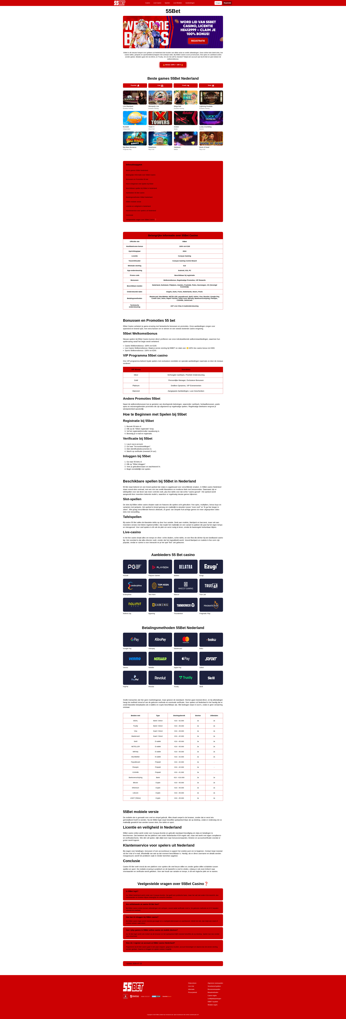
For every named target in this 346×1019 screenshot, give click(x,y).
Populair (134, 85)
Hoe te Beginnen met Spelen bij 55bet (139, 184)
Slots (209, 85)
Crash (184, 85)
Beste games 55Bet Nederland (137, 170)
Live (159, 85)
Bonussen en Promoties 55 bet (137, 179)
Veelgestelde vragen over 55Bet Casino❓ (141, 220)
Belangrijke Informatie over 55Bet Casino (140, 175)
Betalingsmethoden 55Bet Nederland (139, 197)
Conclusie (129, 215)
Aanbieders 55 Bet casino (135, 193)
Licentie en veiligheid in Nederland (138, 206)
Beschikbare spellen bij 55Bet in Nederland (141, 188)
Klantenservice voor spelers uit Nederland (141, 211)
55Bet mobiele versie (133, 202)
